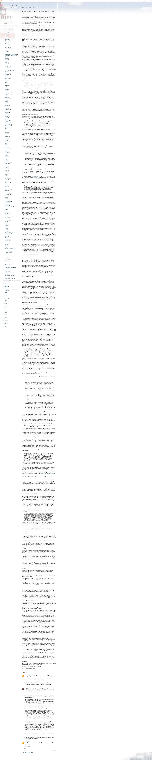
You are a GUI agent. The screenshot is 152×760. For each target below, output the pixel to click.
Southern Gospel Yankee (9, 276)
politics (6, 212)
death (6, 82)
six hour (27, 336)
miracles (6, 179)
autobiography (7, 46)
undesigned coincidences (9, 248)
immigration (7, 147)
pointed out (28, 106)
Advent (6, 35)
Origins (6, 197)
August (6, 292)
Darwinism (7, 79)
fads (6, 106)
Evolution (6, 105)
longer (33, 90)
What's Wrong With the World (10, 278)
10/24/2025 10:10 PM (27, 739)
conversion (7, 69)
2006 (5, 326)
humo (6, 143)
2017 (5, 309)
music (6, 186)
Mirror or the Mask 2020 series (10, 181)
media (6, 174)
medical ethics (7, 175)
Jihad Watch (7, 270)
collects (6, 62)
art (5, 43)
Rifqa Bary (7, 225)
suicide (6, 236)
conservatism (7, 66)
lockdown (6, 171)
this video (39, 437)
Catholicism (7, 51)
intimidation (7, 152)
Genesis (6, 119)
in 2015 (35, 117)
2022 (5, 303)
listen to (53, 260)
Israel (6, 155)
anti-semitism (7, 39)
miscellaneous (7, 182)
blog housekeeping (8, 48)
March (6, 295)
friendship (6, 116)
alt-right (6, 36)
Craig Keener (7, 74)
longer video (33, 203)
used (37, 176)
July (6, 293)
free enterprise (7, 113)
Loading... (4, 28)
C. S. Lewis (7, 50)
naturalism (7, 190)
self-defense (7, 229)
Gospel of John (7, 124)
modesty (6, 185)
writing (6, 253)
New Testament (7, 193)
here (38, 52)
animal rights (7, 38)
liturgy (6, 170)
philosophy (7, 205)
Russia (6, 226)
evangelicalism (7, 98)
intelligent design (8, 150)
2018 (5, 308)
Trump (6, 244)
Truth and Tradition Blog (29, 674)
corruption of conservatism (9, 70)
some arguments (48, 364)
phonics (6, 208)
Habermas (6, 129)
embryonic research (8, 92)
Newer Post (23, 750)
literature (6, 168)
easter (6, 87)
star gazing (7, 235)
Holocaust (6, 137)
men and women (7, 177)
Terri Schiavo (7, 237)
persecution (7, 204)
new (6, 191)
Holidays (6, 136)
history (6, 135)
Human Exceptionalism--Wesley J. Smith (11, 266)
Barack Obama (7, 47)
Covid (6, 71)
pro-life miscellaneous (8, 216)
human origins (7, 141)
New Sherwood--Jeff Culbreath (10, 275)
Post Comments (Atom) (30, 752)
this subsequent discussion (47, 227)
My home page (7, 274)
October (6, 287)
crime (6, 77)
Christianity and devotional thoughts (11, 55)
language (6, 160)
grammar (6, 127)
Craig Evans (7, 73)
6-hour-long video (27, 589)
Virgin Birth (7, 249)
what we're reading (8, 251)
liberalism (6, 164)
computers (7, 65)
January (6, 298)
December (6, 286)
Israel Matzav (7, 268)
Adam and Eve (7, 33)
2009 (5, 321)
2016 (5, 311)
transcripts (7, 243)
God (6, 121)
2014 (5, 314)
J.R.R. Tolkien (7, 156)
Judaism (6, 158)
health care (7, 132)
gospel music (7, 123)
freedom (6, 114)
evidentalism (7, 102)
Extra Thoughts (16, 5)
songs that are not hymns (9, 232)
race (6, 221)
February (6, 296)
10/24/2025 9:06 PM (27, 685)
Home (39, 750)
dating (6, 81)
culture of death (7, 78)
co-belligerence (7, 60)
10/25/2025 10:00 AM (27, 746)
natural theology (8, 189)
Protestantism (7, 220)
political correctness (8, 210)
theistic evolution (8, 240)
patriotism (6, 202)
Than (6, 260)
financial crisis (7, 109)
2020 (5, 306)
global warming (7, 120)
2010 (5, 320)
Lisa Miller (7, 167)
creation (6, 75)
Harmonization (7, 131)
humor (6, 144)
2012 (5, 317)
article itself (52, 312)
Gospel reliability (8, 125)
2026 (5, 283)
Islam (6, 154)
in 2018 (46, 240)
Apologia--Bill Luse (8, 264)
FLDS (6, 110)
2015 (5, 312)
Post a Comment (24, 748)
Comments (6, 23)
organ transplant (7, 195)
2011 (5, 318)
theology (6, 241)
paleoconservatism (8, 199)
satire (6, 228)
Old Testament (7, 194)
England (6, 93)
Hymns (6, 145)
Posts (5, 21)
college (6, 63)
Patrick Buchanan (8, 201)
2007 (5, 325)
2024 (5, 300)
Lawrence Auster (8, 162)
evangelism (7, 100)
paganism (6, 198)
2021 (5, 305)
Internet (6, 151)
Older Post (54, 750)
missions (6, 183)
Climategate (7, 58)
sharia (6, 230)
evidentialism (7, 104)
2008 (5, 323)
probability (7, 217)
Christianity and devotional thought (11, 54)
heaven (6, 133)
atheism (6, 44)
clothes (6, 59)
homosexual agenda (8, 139)
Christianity (7, 52)
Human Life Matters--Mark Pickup (10, 267)
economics (7, 89)
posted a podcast (35, 16)
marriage (6, 172)
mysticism (6, 187)
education (6, 90)
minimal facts (27, 669)
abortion (6, 32)
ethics (6, 96)
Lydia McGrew (27, 687)
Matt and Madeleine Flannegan (10, 272)
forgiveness (7, 112)
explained (34, 176)
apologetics (7, 42)
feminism (6, 108)
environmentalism (8, 94)
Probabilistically (47, 614)
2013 (5, 315)
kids (6, 159)
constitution (7, 67)
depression (7, 85)
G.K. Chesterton (7, 117)
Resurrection (33, 669)
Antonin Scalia (7, 40)
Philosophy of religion (8, 206)
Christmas (6, 56)
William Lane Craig (8, 252)
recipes (6, 222)
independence (7, 148)
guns (6, 128)
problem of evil (7, 218)
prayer (6, 214)
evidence (6, 101)
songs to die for (7, 233)
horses (6, 140)
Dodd (6, 86)
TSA (6, 245)
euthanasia (7, 97)
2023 (5, 301)
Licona (6, 166)
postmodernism (7, 213)
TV (5, 247)
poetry (6, 209)
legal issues (7, 163)
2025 (5, 284)
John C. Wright (7, 271)
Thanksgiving (7, 239)
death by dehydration (8, 83)
